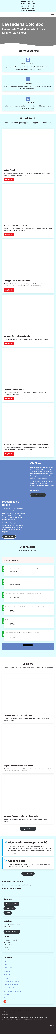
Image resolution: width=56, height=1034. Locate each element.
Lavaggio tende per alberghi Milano (18, 715)
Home (5, 961)
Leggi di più (9, 180)
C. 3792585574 (11, 904)
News (5, 964)
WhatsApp (9, 908)
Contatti (6, 994)
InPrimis (45, 1017)
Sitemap (6, 998)
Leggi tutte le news (28, 829)
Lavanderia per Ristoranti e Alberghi (15, 988)
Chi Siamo (7, 971)
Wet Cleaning (9, 536)
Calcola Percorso (12, 932)
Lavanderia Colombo (7, 1017)
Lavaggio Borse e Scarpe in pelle (17, 336)
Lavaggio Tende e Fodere (11, 984)
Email (8, 913)
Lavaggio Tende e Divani (14, 389)
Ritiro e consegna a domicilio (12, 991)
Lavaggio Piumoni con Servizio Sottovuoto (21, 816)
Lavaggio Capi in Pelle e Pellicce (17, 281)
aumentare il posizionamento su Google (37, 1019)
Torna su (51, 1025)
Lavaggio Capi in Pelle (10, 978)
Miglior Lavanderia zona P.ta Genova (18, 766)
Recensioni (7, 974)
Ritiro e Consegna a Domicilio (15, 225)
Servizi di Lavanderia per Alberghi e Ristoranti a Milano (26, 445)
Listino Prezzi (9, 170)
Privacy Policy (5, 1014)
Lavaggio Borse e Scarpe (11, 981)
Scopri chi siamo (38, 495)
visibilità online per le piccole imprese (33, 1017)
